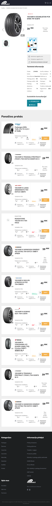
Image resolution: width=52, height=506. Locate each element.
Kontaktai (3, 485)
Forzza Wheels (30, 465)
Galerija (29, 476)
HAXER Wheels (30, 461)
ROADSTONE (18, 216)
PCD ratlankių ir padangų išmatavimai (36, 468)
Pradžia (3, 8)
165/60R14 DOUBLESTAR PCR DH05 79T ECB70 (16, 8)
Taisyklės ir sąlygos (32, 450)
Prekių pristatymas (32, 442)
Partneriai (3, 493)
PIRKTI (45, 138)
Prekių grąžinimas (31, 446)
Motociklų (3, 457)
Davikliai (3, 465)
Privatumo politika (31, 453)
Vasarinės (3, 450)
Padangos (3, 442)
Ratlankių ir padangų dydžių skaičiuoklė (37, 457)
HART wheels (30, 472)
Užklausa (32, 105)
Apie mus (3, 489)
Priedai (3, 468)
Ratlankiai (3, 461)
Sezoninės (4, 453)
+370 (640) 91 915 (34, 101)
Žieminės (3, 446)
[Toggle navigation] (50, 3)
